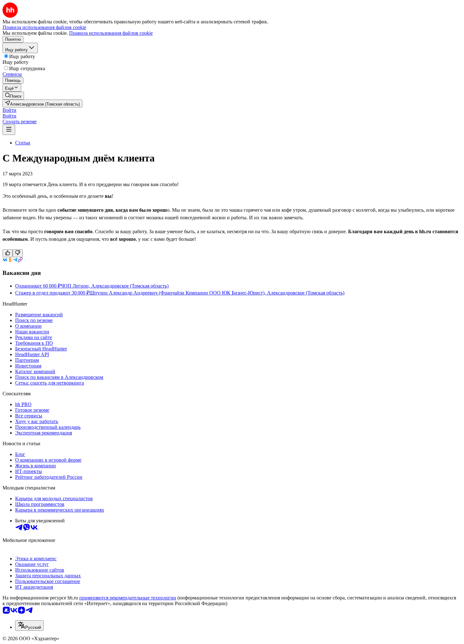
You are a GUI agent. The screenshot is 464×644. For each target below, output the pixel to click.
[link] (13, 96)
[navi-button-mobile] (9, 130)
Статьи (22, 142)
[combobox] (29, 625)
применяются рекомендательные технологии (127, 597)
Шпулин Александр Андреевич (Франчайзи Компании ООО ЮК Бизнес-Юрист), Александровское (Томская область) (216, 292)
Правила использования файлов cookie (111, 33)
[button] (9, 110)
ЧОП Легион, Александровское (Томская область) (115, 286)
